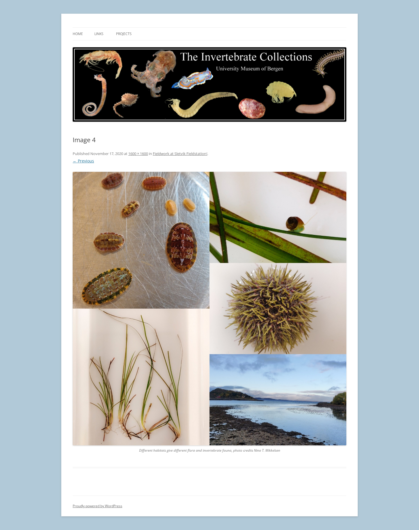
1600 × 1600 (138, 153)
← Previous (83, 161)
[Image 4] (209, 308)
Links (98, 33)
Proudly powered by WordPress (97, 506)
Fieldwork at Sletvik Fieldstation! (180, 153)
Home (78, 33)
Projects (124, 33)
